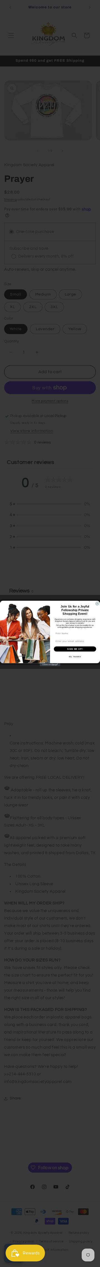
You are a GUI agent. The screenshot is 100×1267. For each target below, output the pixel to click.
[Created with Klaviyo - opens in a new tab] (50, 664)
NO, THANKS (75, 657)
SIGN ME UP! (75, 649)
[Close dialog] (97, 603)
